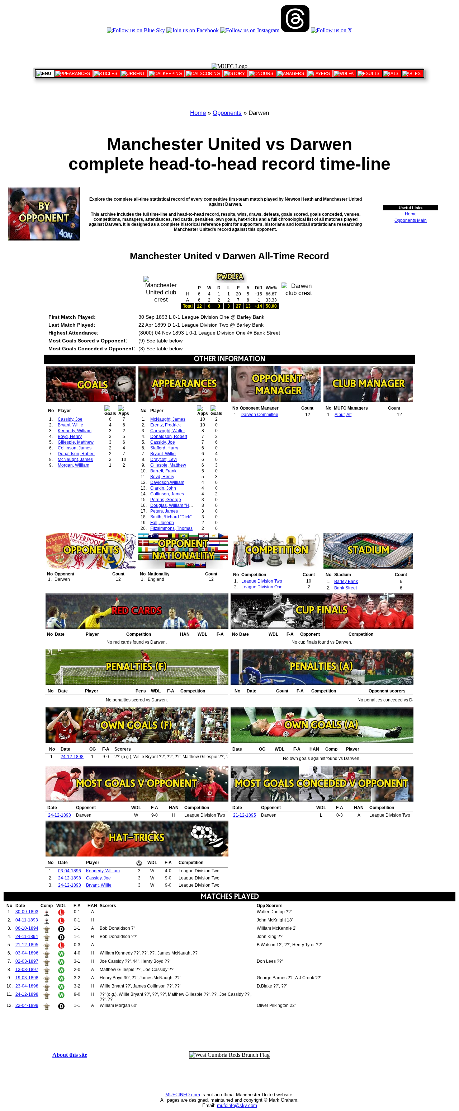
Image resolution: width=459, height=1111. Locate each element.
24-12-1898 (72, 756)
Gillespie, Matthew (76, 442)
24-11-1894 (26, 936)
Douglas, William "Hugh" (174, 505)
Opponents (227, 112)
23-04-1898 (26, 986)
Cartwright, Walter (167, 430)
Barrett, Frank (163, 470)
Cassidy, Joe (70, 419)
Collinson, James (74, 448)
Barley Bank (346, 581)
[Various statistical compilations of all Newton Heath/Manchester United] (392, 73)
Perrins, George (165, 499)
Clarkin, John (163, 488)
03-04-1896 (69, 870)
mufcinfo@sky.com (237, 1105)
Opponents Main (410, 220)
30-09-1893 (26, 911)
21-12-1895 (244, 815)
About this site (69, 1055)
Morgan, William (73, 465)
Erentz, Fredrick (165, 425)
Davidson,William (167, 482)
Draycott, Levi (163, 459)
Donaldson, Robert (76, 453)
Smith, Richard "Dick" (170, 516)
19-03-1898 (26, 977)
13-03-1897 (26, 969)
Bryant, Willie (70, 425)
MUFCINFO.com (182, 1094)
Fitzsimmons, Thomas (171, 528)
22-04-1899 (26, 1005)
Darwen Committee (259, 414)
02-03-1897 (26, 961)
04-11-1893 (26, 920)
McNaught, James (75, 459)
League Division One (262, 586)
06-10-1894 (26, 928)
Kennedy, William (74, 430)
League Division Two (261, 581)
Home (198, 112)
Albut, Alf (343, 414)
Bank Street (345, 587)
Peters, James (164, 511)
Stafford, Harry (164, 448)
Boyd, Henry (70, 436)
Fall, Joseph (162, 522)
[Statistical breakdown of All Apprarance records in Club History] (74, 73)
